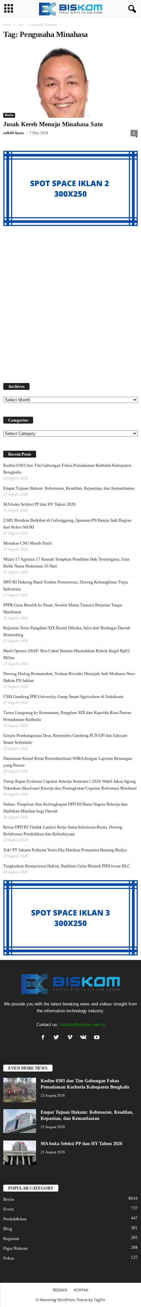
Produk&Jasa (15, 1218)
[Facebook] (44, 1038)
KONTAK (81, 1289)
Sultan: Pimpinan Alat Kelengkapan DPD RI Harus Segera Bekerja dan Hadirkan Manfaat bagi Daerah (65, 807)
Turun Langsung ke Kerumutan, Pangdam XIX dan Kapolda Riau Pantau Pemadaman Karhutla (67, 716)
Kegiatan (11, 1238)
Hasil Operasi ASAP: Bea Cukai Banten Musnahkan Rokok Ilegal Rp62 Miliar (66, 654)
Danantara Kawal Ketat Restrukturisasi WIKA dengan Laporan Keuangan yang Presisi (67, 762)
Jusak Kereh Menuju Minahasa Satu (53, 124)
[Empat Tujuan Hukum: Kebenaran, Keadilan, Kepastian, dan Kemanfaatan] (19, 1121)
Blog (7, 1228)
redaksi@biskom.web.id (82, 1024)
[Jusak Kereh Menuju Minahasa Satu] (70, 82)
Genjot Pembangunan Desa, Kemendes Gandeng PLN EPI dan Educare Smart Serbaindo (65, 739)
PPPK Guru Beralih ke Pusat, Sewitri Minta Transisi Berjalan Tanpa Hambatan (62, 608)
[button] (131, 9)
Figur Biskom (15, 1248)
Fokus (8, 1258)
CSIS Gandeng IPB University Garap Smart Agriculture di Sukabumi (63, 696)
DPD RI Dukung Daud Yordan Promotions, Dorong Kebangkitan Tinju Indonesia (65, 585)
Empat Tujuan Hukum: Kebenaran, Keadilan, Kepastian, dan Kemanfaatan (68, 488)
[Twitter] (58, 1038)
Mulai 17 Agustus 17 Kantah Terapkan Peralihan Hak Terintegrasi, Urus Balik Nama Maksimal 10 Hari (66, 562)
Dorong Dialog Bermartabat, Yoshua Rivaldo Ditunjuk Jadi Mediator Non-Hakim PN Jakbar (69, 677)
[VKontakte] (84, 1038)
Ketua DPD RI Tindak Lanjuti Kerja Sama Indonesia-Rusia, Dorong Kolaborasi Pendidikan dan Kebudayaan (62, 830)
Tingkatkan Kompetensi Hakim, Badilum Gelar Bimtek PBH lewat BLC (66, 865)
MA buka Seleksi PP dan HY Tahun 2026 (39, 504)
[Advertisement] (70, 300)
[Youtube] (97, 1038)
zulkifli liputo (13, 133)
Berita (9, 115)
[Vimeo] (71, 1038)
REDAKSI (60, 1289)
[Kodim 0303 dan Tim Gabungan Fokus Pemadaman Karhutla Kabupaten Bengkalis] (19, 1090)
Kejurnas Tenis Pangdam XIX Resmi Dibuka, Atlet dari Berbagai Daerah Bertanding (66, 631)
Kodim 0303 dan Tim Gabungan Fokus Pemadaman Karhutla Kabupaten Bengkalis (67, 469)
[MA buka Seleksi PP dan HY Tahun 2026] (19, 1153)
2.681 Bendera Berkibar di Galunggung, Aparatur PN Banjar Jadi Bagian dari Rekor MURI (67, 524)
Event (8, 1209)
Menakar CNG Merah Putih (27, 543)
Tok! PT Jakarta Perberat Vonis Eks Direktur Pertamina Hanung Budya (65, 849)
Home (7, 24)
